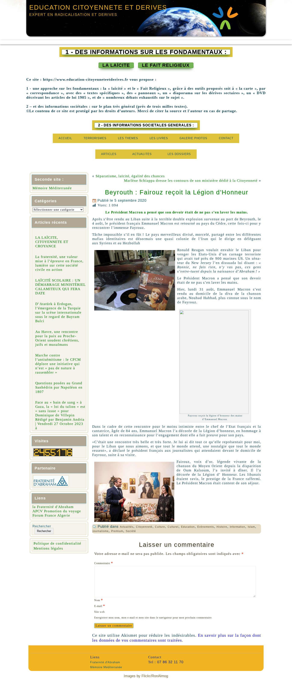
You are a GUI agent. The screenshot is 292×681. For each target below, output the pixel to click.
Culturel (173, 526)
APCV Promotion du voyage (56, 511)
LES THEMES (128, 138)
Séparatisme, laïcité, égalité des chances (130, 176)
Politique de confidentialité (57, 543)
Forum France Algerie (51, 515)
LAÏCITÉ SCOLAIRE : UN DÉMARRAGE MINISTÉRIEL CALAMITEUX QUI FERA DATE (60, 286)
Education (188, 526)
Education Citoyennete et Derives (98, 7)
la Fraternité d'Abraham (53, 507)
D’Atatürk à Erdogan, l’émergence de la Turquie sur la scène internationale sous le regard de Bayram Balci (58, 312)
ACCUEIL (65, 138)
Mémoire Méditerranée (52, 188)
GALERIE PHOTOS (193, 138)
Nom (98, 600)
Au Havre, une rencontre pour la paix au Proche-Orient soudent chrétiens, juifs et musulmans (57, 338)
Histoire (222, 526)
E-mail (99, 606)
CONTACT (226, 138)
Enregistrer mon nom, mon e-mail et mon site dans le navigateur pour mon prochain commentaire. (153, 617)
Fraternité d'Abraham (105, 662)
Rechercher (41, 526)
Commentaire (103, 563)
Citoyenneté (144, 526)
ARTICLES (109, 154)
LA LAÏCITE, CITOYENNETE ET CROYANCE (51, 241)
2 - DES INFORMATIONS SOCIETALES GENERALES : (146, 125)
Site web (99, 611)
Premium (117, 531)
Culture (160, 526)
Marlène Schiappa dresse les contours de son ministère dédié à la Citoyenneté (191, 181)
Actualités (126, 526)
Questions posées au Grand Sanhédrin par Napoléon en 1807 (59, 387)
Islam (251, 526)
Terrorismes (95, 138)
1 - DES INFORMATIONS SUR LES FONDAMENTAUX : (146, 52)
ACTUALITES (142, 154)
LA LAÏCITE (116, 65)
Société (131, 531)
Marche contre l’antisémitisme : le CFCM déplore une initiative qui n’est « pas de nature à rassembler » (58, 363)
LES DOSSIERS (179, 154)
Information (237, 526)
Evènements (205, 526)
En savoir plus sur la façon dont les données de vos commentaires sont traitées (176, 637)
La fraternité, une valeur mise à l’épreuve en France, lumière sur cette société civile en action (59, 263)
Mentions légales (48, 548)
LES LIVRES (159, 138)
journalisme (101, 531)
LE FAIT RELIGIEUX (166, 65)
